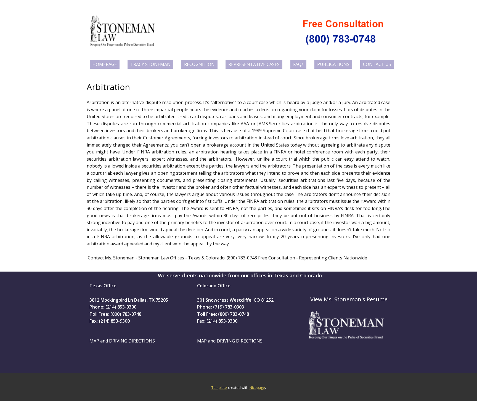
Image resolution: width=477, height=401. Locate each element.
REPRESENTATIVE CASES (254, 64)
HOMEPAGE (104, 64)
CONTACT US (377, 64)
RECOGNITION (199, 64)
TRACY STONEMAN (150, 64)
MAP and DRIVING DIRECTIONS (122, 341)
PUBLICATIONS (333, 64)
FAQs (298, 64)
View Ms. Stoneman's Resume (349, 299)
